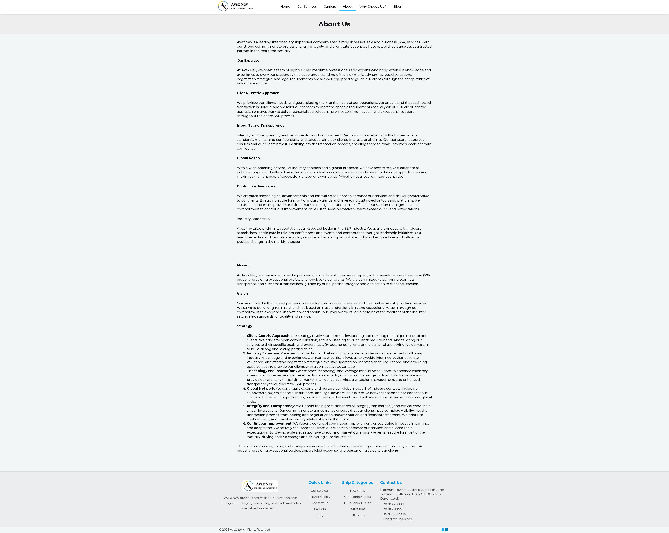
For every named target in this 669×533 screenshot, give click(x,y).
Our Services (307, 7)
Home (285, 7)
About (347, 7)
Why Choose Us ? (373, 7)
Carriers (330, 7)
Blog (397, 7)
